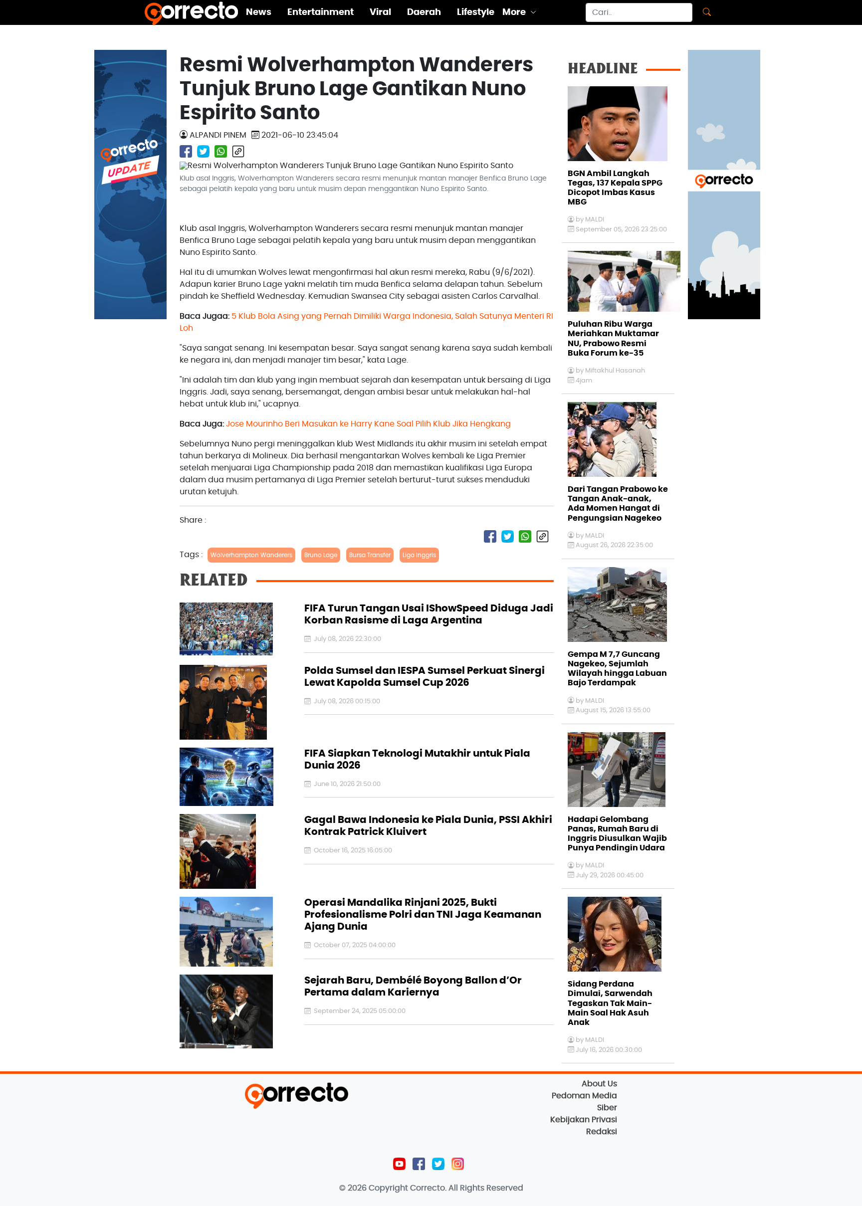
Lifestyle (475, 12)
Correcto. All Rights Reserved (466, 1188)
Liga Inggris (419, 555)
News (258, 12)
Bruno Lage (320, 555)
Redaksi (601, 1132)
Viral (380, 12)
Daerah (424, 12)
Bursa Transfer (370, 555)
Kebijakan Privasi (583, 1120)
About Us (599, 1084)
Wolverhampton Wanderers (251, 555)
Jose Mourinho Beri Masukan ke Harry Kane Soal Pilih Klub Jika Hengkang (368, 424)
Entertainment (320, 12)
